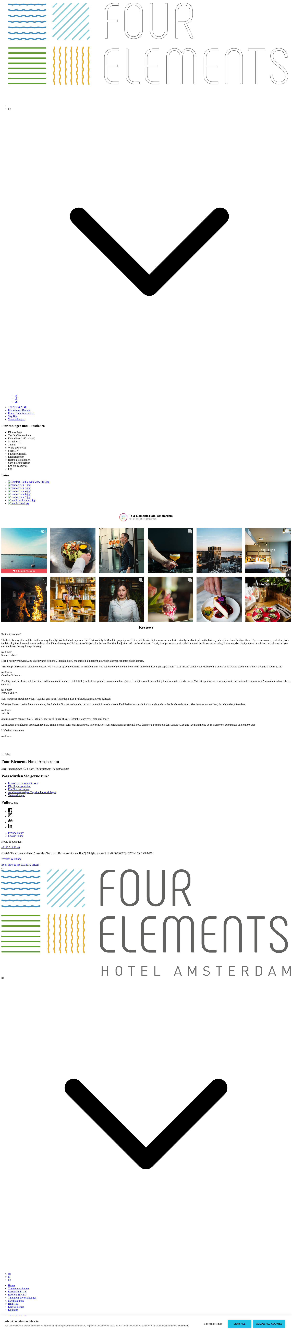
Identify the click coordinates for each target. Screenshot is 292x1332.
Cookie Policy (15, 835)
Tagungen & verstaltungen (22, 1297)
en (16, 395)
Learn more (183, 1325)
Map (7, 754)
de (16, 401)
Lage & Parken (16, 1306)
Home (11, 1285)
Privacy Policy (16, 832)
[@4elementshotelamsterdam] (123, 517)
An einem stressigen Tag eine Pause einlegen (32, 792)
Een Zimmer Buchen (19, 410)
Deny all (240, 1324)
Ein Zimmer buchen (18, 789)
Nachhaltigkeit (16, 1300)
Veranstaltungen (16, 419)
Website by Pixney (11, 858)
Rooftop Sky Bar (17, 1294)
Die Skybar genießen (19, 786)
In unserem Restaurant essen (23, 783)
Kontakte (13, 1309)
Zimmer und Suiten (18, 1288)
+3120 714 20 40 (17, 407)
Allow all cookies (269, 1324)
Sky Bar (12, 416)
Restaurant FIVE (17, 1291)
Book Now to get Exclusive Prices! (20, 864)
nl (16, 398)
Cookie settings (213, 1324)
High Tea (13, 1303)
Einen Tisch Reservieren (21, 413)
